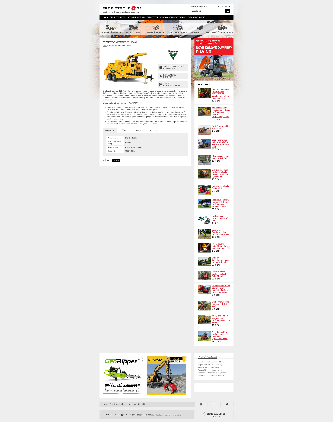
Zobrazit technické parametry (173, 67)
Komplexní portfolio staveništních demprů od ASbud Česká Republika (221, 289)
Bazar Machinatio (196, 17)
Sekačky (201, 362)
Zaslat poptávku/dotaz (171, 84)
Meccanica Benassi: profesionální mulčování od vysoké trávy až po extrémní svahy (221, 93)
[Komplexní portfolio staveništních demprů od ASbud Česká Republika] (204, 289)
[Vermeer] (173, 55)
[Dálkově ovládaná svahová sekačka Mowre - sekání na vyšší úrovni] (204, 173)
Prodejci (138, 130)
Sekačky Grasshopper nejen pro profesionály (220, 259)
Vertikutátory (216, 367)
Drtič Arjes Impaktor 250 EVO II (221, 127)
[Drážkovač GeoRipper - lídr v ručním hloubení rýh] (204, 234)
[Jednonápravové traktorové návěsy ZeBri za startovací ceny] (204, 144)
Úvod (105, 17)
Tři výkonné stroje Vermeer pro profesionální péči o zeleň (221, 319)
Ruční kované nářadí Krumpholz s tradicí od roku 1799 (221, 245)
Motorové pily (217, 370)
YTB (201, 404)
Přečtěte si (152, 17)
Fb (214, 404)
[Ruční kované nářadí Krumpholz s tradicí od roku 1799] (204, 247)
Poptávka (153, 130)
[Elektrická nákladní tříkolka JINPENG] (204, 160)
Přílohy (124, 130)
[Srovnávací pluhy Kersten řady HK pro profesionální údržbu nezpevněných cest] (204, 111)
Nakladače (202, 373)
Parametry (110, 130)
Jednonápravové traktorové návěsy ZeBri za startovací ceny (220, 143)
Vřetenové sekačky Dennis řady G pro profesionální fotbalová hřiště (220, 203)
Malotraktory (212, 362)
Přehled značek (117, 17)
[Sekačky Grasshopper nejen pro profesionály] (204, 261)
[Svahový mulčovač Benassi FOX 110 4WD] (204, 305)
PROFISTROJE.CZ (122, 8)
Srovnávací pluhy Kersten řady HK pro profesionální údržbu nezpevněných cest (221, 112)
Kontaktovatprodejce (170, 75)
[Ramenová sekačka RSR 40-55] (204, 190)
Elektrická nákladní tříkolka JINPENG (220, 157)
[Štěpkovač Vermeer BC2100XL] (129, 68)
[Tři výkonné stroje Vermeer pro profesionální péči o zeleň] (204, 319)
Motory (222, 362)
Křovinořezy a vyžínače (217, 373)
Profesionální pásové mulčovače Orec (220, 218)
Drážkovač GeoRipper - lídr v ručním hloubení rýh (221, 232)
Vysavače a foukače (216, 375)
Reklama (132, 404)
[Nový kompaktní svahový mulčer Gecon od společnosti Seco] (204, 336)
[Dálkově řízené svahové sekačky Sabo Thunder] (204, 275)
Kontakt (141, 404)
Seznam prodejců (136, 17)
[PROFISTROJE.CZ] (115, 415)
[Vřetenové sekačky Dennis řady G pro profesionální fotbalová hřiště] (204, 203)
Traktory (218, 364)
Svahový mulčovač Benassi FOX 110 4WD (220, 303)
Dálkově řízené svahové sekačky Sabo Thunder (219, 273)
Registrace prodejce (118, 404)
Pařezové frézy (203, 370)
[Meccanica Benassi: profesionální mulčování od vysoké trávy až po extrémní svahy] (204, 93)
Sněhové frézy (203, 367)
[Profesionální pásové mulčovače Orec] (204, 220)
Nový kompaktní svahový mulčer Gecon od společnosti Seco (220, 335)
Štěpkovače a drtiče (205, 364)
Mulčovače (202, 375)
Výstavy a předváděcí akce (173, 17)
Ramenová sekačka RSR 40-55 (220, 187)
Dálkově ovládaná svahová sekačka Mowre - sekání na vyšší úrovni (220, 173)
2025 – (216, 415)
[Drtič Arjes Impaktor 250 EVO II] (204, 130)
